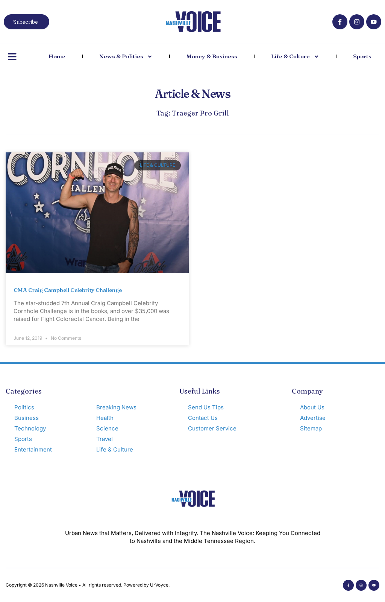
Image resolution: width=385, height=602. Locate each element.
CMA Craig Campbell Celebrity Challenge (68, 289)
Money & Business (211, 56)
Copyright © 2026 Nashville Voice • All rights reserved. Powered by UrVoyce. (88, 585)
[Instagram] (356, 21)
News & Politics (121, 56)
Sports (362, 56)
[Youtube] (373, 21)
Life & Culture (290, 56)
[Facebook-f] (339, 21)
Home (57, 56)
